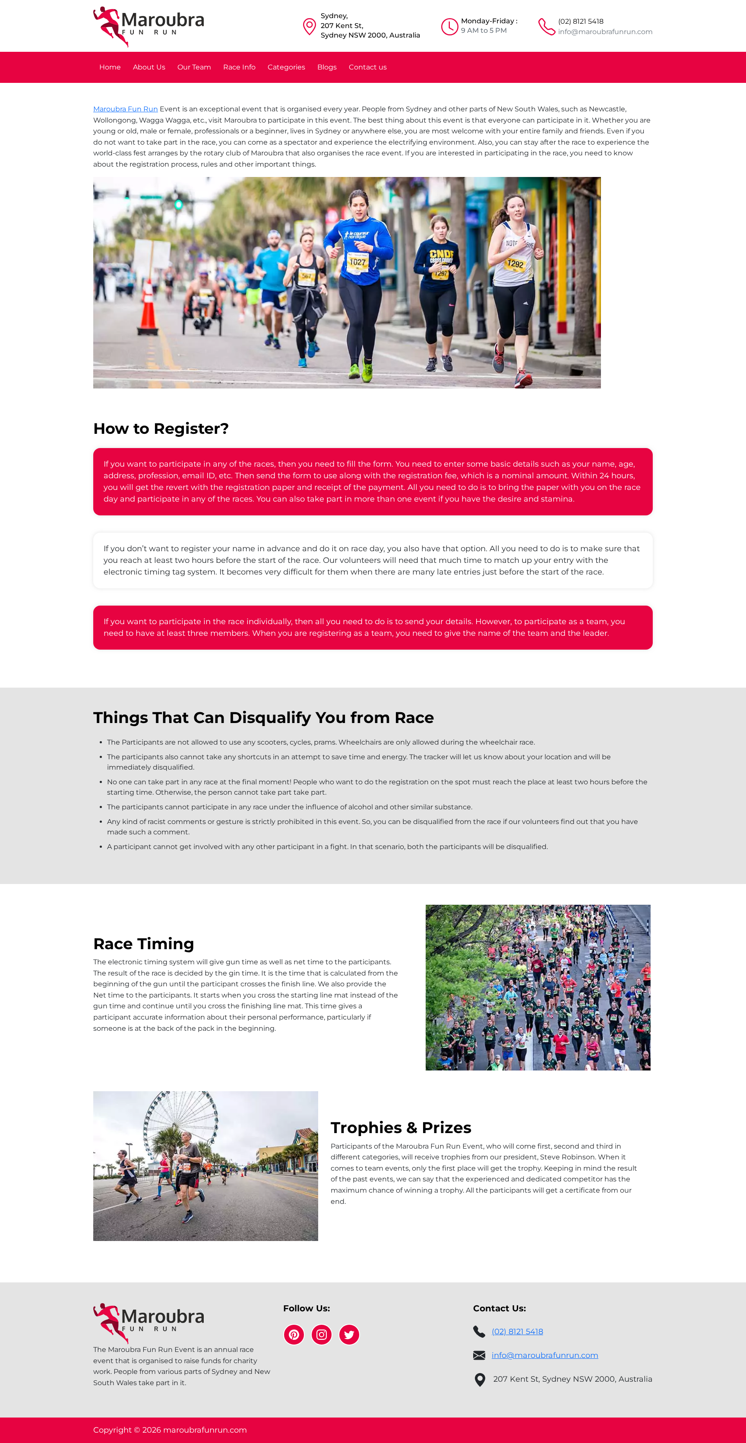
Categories (286, 67)
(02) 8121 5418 (581, 21)
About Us (149, 67)
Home (110, 67)
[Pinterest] (294, 1334)
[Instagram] (321, 1334)
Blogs (327, 67)
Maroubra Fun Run (125, 109)
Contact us (368, 67)
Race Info (239, 67)
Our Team (194, 67)
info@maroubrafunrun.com (605, 32)
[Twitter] (349, 1334)
